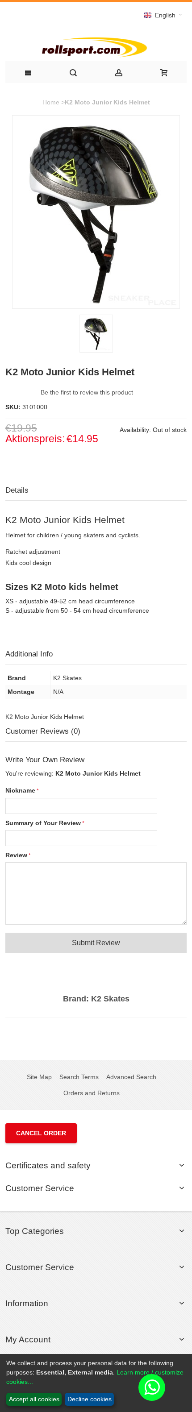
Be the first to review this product (87, 392)
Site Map (39, 1076)
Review (16, 855)
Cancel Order (41, 1133)
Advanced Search (131, 1076)
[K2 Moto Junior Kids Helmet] (96, 334)
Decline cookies (89, 1399)
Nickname (20, 790)
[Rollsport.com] (96, 46)
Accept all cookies (34, 1399)
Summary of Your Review (43, 822)
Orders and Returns (91, 1092)
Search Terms (79, 1076)
